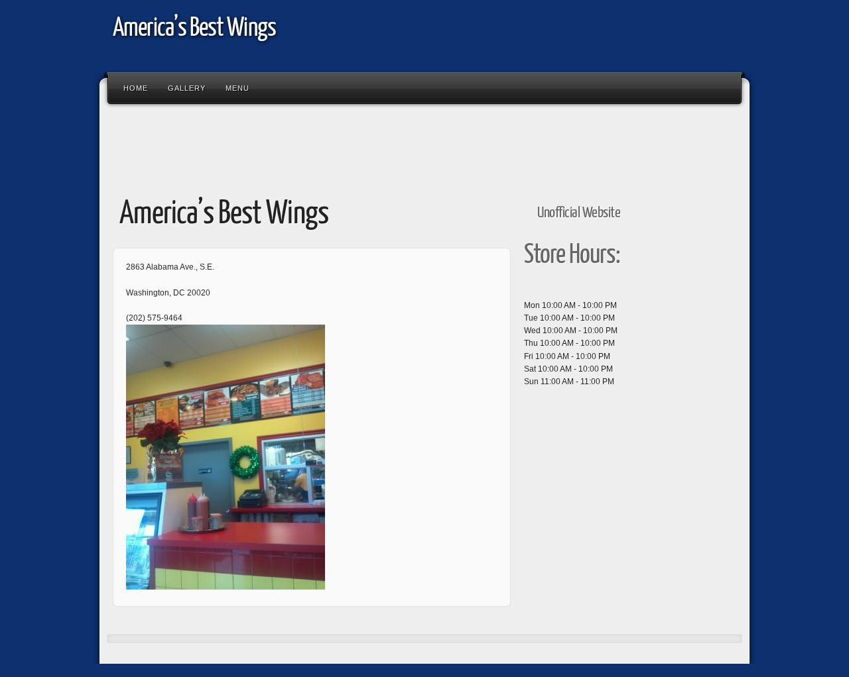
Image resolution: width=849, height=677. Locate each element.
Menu (237, 88)
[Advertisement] (347, 144)
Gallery (187, 88)
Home (135, 88)
